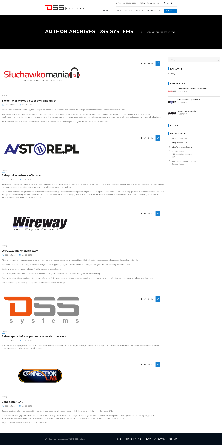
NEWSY (139, 11)
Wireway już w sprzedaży (20, 251)
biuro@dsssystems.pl (150, 3)
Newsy (4, 95)
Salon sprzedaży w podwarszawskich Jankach (34, 336)
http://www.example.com (182, 147)
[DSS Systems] (64, 7)
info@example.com (179, 143)
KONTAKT (170, 11)
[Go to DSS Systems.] (141, 32)
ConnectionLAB (13, 402)
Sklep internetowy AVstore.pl (23, 175)
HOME (106, 11)
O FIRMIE (117, 11)
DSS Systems (10, 105)
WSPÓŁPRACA (153, 11)
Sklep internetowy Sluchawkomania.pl (29, 100)
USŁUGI (128, 11)
